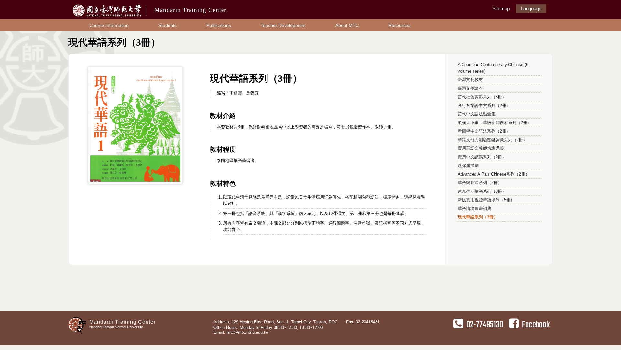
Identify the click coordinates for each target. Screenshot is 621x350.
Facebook (536, 325)
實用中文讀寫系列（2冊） (482, 157)
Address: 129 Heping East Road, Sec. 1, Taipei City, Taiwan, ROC (275, 322)
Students (167, 25)
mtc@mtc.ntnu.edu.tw (247, 332)
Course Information (109, 25)
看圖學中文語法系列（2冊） (484, 131)
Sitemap (501, 8)
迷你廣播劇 (468, 165)
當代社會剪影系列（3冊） (482, 96)
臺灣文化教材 (470, 79)
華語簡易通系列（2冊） (480, 182)
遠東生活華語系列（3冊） (482, 191)
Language (531, 8)
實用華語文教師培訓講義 (481, 148)
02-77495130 (484, 325)
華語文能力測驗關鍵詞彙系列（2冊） (492, 139)
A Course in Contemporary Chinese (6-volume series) (493, 68)
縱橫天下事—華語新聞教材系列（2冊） (494, 122)
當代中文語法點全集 (477, 113)
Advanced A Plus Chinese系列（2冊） (493, 174)
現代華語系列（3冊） (478, 217)
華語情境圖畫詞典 (474, 208)
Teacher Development (283, 25)
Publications (218, 25)
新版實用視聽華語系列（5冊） (486, 199)
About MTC (347, 25)
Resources (399, 25)
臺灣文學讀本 (470, 88)
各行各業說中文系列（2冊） (484, 105)
